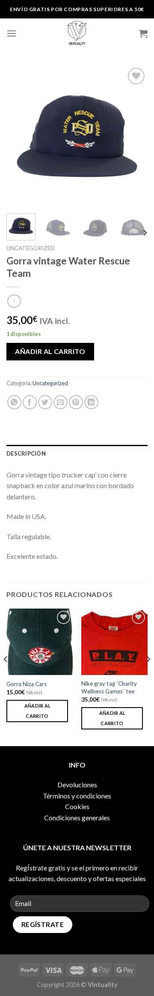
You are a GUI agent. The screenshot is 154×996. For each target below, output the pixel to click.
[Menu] (11, 33)
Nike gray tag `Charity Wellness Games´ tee (109, 687)
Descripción (26, 453)
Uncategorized (30, 248)
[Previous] (20, 136)
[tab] (77, 453)
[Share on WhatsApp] (14, 402)
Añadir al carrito (50, 351)
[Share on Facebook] (30, 402)
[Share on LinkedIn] (91, 402)
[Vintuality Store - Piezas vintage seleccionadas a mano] (77, 33)
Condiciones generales (77, 817)
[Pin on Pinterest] (76, 402)
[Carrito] (143, 33)
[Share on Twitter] (45, 402)
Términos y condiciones (77, 796)
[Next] (134, 136)
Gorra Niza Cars (26, 684)
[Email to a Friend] (60, 402)
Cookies (77, 806)
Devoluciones (77, 784)
